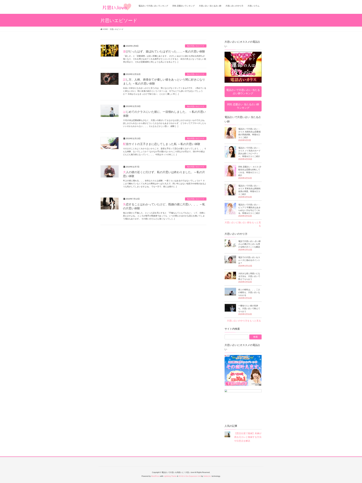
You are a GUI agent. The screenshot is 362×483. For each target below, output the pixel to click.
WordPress (155, 476)
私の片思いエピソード (195, 46)
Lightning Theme (170, 476)
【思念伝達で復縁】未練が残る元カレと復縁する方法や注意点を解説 (247, 437)
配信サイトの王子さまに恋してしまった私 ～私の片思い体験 (161, 144)
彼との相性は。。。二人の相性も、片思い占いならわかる (249, 292)
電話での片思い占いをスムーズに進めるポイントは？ (249, 260)
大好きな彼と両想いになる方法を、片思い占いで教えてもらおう (249, 276)
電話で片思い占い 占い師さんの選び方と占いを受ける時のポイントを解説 (249, 244)
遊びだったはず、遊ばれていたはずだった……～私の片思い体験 (164, 51)
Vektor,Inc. (207, 476)
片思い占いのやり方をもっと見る (244, 321)
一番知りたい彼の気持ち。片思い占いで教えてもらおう (249, 308)
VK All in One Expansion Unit (190, 476)
